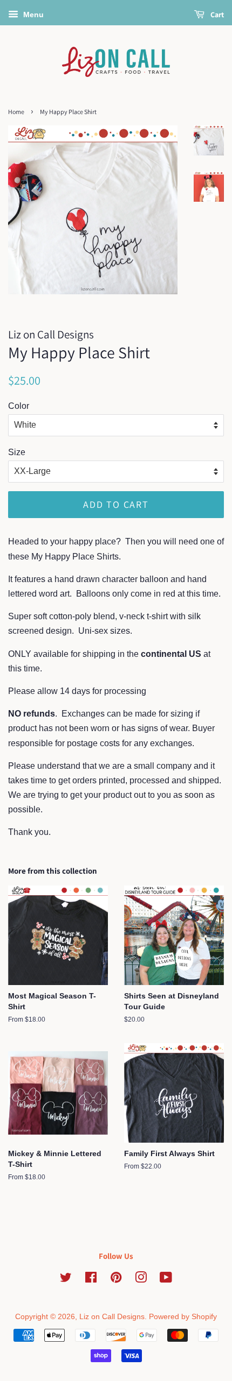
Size (16, 452)
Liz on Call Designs (112, 1317)
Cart (216, 14)
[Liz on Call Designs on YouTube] (166, 1280)
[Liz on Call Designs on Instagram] (141, 1280)
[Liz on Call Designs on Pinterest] (116, 1280)
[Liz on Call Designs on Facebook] (91, 1280)
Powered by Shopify (183, 1317)
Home (16, 112)
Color (18, 405)
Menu (32, 14)
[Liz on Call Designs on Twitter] (66, 1280)
